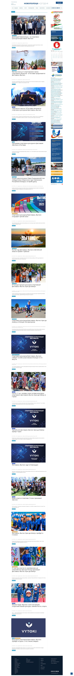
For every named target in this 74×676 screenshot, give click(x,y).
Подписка (56, 171)
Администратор (20, 79)
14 (58, 55)
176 (16, 401)
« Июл (52, 60)
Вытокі (24, 79)
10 (51, 55)
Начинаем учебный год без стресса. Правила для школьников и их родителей (56, 85)
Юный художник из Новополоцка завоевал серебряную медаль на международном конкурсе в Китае (55, 122)
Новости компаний (17, 665)
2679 (17, 149)
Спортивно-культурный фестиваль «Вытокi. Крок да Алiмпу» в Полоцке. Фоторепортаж (29, 321)
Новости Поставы (28, 79)
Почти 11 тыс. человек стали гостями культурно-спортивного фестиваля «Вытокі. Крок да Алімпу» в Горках (29, 395)
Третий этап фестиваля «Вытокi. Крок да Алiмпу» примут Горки (28, 430)
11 (53, 55)
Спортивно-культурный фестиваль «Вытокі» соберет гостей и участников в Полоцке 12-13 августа (27, 357)
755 (16, 326)
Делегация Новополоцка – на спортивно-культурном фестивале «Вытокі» (25, 37)
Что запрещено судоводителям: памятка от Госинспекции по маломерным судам (56, 87)
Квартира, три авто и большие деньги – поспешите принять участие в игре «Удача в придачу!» (56, 120)
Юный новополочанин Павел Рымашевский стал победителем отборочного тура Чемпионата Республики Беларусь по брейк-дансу (28, 179)
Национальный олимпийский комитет (36, 326)
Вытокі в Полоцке (28, 326)
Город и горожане (17, 664)
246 (16, 469)
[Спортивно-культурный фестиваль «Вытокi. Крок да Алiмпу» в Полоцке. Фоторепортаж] (28, 299)
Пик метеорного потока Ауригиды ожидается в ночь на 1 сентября (55, 96)
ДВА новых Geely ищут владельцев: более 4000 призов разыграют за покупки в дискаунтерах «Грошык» (57, 83)
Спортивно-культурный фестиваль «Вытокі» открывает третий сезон (26, 215)
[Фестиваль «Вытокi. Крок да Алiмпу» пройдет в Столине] (28, 512)
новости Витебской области (29, 114)
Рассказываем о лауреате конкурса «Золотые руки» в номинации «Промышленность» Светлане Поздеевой (57, 99)
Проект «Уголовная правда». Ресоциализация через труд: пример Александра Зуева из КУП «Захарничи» (56, 108)
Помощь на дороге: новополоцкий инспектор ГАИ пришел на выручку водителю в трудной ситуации (56, 89)
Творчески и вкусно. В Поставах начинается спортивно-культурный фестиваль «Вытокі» (26, 109)
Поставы (34, 114)
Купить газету (57, 174)
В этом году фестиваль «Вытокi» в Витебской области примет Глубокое (27, 250)
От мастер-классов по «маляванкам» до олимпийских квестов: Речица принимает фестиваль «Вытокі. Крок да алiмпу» (26, 569)
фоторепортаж (20, 327)
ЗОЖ (30, 326)
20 (56, 56)
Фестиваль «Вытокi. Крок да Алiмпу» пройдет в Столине (27, 534)
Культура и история (14, 213)
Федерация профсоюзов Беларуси (31, 401)
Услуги (42, 662)
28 (58, 57)
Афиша (13, 354)
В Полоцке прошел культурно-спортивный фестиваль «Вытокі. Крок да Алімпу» (26, 285)
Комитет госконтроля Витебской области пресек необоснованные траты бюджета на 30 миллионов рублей (56, 93)
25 (53, 57)
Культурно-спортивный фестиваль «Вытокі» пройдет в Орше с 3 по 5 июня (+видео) (26, 640)
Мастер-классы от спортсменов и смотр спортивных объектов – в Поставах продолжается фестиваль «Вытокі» (28, 73)
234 (16, 114)
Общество (13, 428)
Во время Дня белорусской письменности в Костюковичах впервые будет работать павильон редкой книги (57, 79)
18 (53, 56)
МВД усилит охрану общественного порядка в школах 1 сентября (56, 95)
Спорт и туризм (14, 35)
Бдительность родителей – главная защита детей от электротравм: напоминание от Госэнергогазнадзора (56, 117)
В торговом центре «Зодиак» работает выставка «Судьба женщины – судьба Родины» (56, 111)
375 (16, 79)
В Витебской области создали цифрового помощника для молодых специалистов (56, 115)
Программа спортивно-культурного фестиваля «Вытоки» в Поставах (27, 144)
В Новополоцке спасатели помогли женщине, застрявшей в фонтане (56, 81)
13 (56, 55)
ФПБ (18, 291)
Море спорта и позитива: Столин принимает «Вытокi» (27, 499)
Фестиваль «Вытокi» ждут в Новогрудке (25, 465)
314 (16, 539)
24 (51, 57)
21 (58, 56)
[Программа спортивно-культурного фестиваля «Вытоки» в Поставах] (28, 122)
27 (56, 57)
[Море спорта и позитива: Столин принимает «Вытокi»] (28, 477)
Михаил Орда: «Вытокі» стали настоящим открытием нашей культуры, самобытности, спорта (29, 605)
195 (16, 504)
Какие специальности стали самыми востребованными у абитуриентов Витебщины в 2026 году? (56, 91)
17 (51, 56)
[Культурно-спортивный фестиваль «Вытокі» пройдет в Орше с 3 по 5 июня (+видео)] (28, 618)
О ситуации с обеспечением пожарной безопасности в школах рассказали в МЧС (56, 113)
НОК (41, 326)
